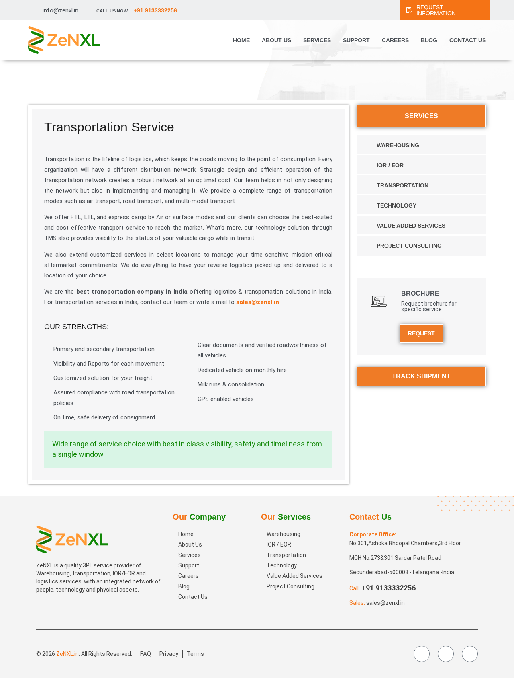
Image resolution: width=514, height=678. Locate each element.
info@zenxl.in (60, 10)
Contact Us (467, 40)
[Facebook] (422, 654)
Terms (195, 653)
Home (241, 40)
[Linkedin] (470, 654)
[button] (497, 637)
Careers (395, 40)
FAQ (145, 653)
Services (317, 40)
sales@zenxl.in (257, 302)
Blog (429, 40)
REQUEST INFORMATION (436, 10)
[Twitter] (446, 654)
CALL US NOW (136, 10)
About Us (276, 40)
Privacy (168, 653)
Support (356, 40)
